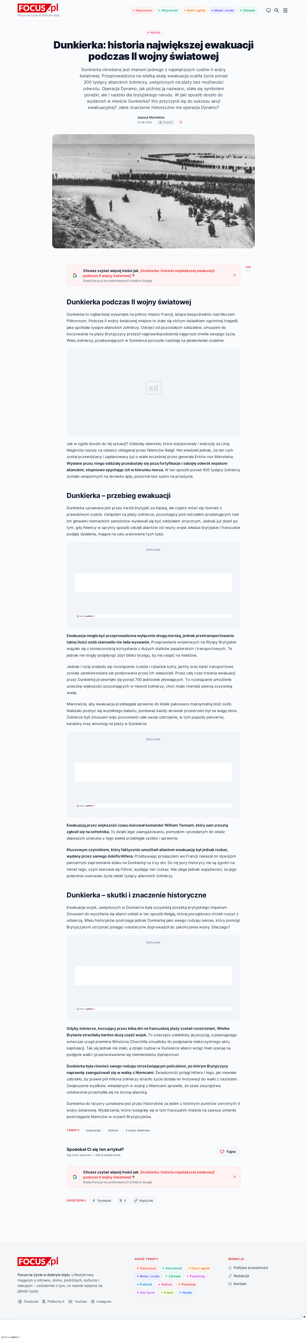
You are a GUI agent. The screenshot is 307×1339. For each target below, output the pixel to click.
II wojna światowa (138, 1130)
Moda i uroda (224, 10)
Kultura (166, 1284)
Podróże (146, 1284)
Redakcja (241, 1276)
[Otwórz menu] (285, 10)
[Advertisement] (153, 582)
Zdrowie (249, 10)
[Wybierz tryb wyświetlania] (268, 10)
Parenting (197, 1276)
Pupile (168, 1292)
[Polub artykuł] (180, 122)
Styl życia (147, 1292)
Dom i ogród (196, 10)
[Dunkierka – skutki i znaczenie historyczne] (248, 271)
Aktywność (169, 10)
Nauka (187, 1292)
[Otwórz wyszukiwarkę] (276, 10)
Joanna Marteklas (151, 117)
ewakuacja (93, 1130)
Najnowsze (144, 10)
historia (113, 1130)
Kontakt (240, 1284)
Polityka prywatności (251, 1267)
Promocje (188, 1284)
